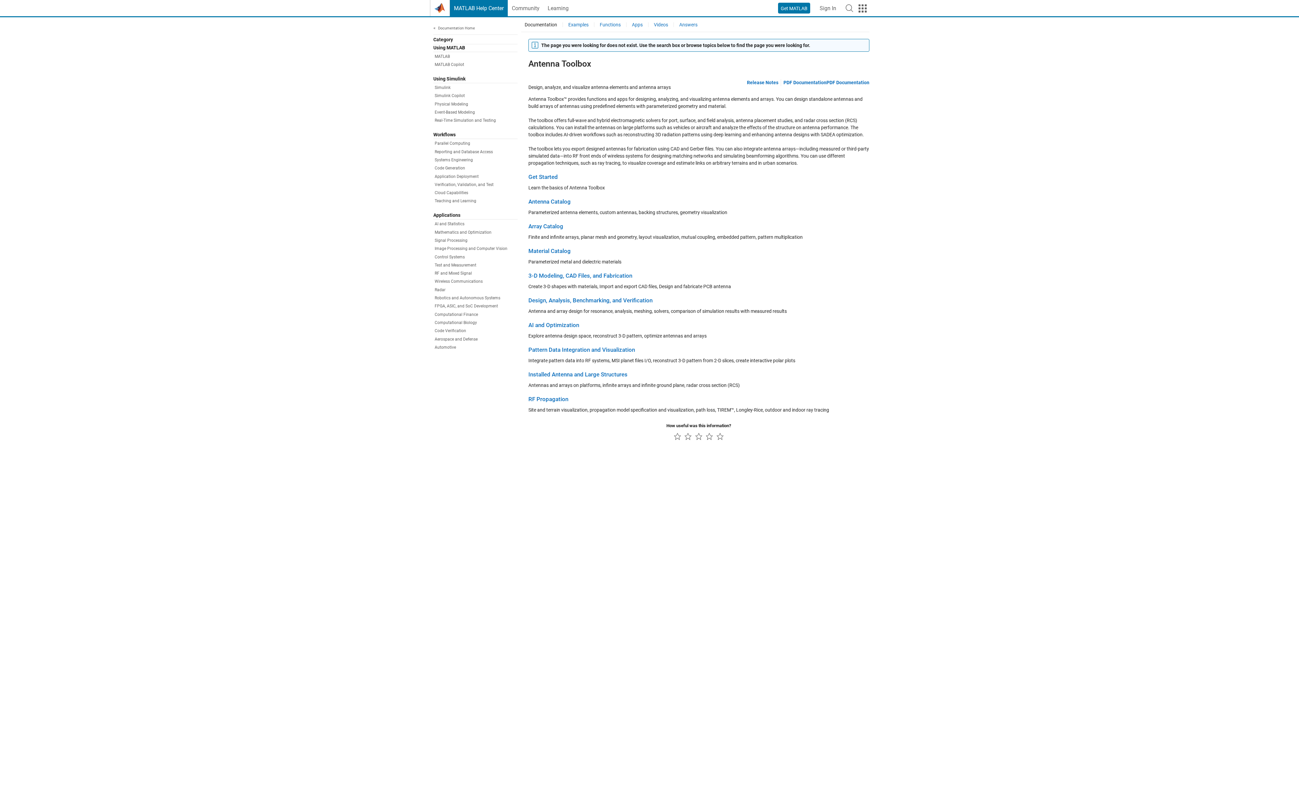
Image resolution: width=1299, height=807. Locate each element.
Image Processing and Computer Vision (471, 249)
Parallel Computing (452, 143)
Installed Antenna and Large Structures (578, 374)
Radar (440, 289)
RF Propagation (548, 399)
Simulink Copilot (450, 96)
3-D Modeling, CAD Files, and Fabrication (580, 276)
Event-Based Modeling (455, 112)
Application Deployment (457, 176)
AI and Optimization (553, 325)
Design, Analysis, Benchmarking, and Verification (590, 300)
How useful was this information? (698, 425)
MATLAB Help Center (479, 8)
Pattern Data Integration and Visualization (581, 350)
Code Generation (450, 168)
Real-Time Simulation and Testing (465, 120)
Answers (688, 24)
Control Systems (450, 257)
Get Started (543, 177)
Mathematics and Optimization (463, 232)
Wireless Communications (459, 281)
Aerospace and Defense (456, 339)
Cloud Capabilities (451, 193)
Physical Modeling (451, 104)
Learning (558, 8)
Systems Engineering (454, 160)
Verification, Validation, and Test (464, 184)
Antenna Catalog (549, 202)
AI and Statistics (449, 224)
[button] (849, 8)
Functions (610, 24)
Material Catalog (549, 251)
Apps (637, 24)
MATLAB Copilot (449, 65)
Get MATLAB (794, 8)
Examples (578, 24)
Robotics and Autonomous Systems (467, 298)
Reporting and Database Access (464, 151)
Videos (661, 24)
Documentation (541, 24)
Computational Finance (456, 314)
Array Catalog (545, 226)
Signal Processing (451, 240)
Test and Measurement (455, 265)
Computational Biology (456, 323)
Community (526, 8)
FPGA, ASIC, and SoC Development (466, 306)
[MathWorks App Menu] (863, 8)
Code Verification (450, 331)
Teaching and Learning (455, 201)
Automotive (445, 347)
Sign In (828, 8)
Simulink (443, 88)
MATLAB (442, 56)
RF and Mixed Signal (453, 273)
